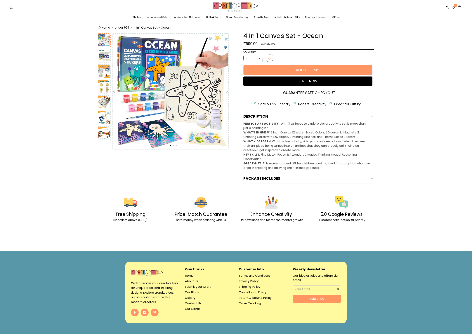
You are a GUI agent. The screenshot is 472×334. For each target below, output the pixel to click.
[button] (115, 91)
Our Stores (192, 309)
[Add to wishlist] (269, 58)
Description (255, 116)
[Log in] (447, 7)
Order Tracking (250, 303)
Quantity (249, 52)
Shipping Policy (249, 287)
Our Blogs (192, 292)
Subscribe (317, 299)
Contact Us (193, 303)
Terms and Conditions (254, 276)
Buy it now (308, 81)
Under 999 (121, 27)
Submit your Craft (198, 287)
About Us (191, 281)
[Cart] (459, 7)
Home (105, 27)
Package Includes (261, 178)
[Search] (11, 7)
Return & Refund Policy (255, 298)
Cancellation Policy (252, 292)
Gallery (190, 298)
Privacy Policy (249, 281)
